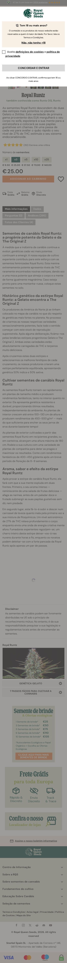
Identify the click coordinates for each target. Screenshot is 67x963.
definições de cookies (30, 52)
